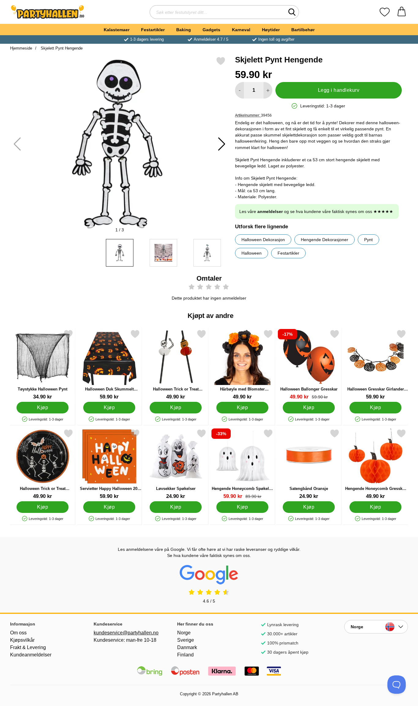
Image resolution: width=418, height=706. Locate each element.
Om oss (18, 632)
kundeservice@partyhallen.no (125, 632)
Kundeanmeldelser (30, 654)
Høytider (271, 29)
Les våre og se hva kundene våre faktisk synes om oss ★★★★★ (316, 211)
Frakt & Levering (28, 647)
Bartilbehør (303, 29)
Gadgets (211, 29)
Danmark (187, 647)
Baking (183, 29)
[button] (222, 144)
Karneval (241, 29)
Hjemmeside (21, 48)
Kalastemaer (116, 29)
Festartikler (153, 29)
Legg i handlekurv (338, 90)
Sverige (185, 640)
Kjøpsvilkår (22, 640)
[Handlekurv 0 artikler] (401, 12)
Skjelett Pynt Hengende (61, 48)
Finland (185, 654)
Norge (184, 632)
